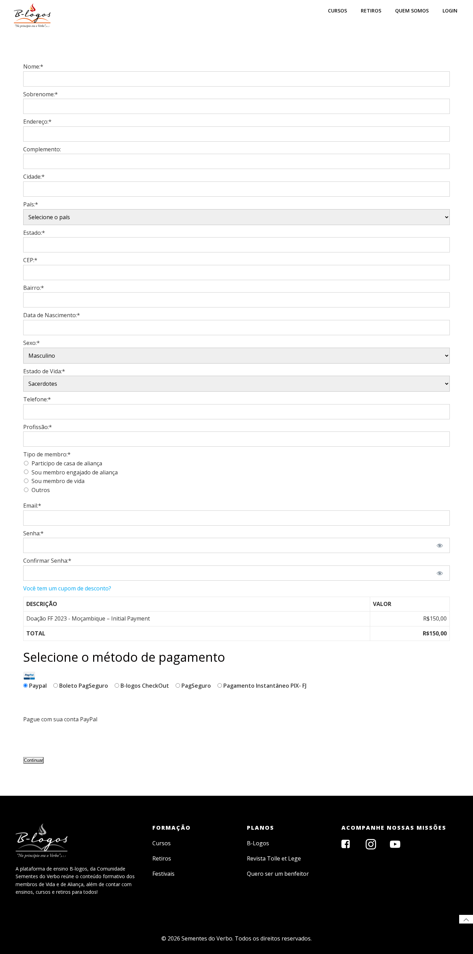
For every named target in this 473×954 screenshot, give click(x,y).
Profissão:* (37, 427)
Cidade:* (34, 176)
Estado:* (34, 233)
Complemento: (42, 149)
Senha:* (33, 533)
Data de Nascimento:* (51, 315)
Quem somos (412, 10)
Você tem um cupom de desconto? (67, 588)
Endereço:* (37, 121)
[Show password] (440, 545)
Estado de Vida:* (44, 371)
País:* (30, 204)
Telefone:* (37, 399)
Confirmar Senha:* (47, 560)
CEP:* (30, 260)
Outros (41, 490)
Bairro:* (33, 288)
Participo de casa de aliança (67, 463)
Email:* (32, 505)
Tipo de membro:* (47, 454)
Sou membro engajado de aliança (75, 472)
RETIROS (371, 10)
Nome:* (33, 66)
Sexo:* (31, 343)
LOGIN (450, 10)
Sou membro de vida (58, 481)
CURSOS (337, 10)
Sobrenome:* (40, 94)
